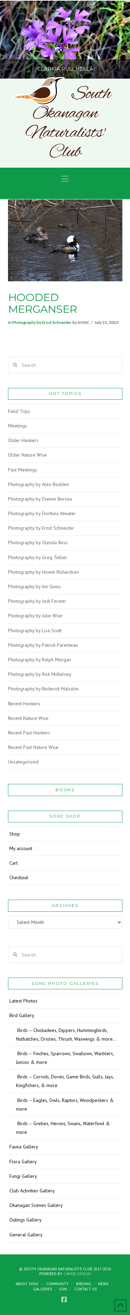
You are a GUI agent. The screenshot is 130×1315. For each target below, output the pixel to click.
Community (57, 1283)
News (103, 1283)
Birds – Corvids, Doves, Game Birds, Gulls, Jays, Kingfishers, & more (65, 1081)
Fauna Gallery (23, 1147)
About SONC (27, 1283)
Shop (14, 834)
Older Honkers (23, 440)
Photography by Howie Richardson (43, 572)
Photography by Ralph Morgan (39, 659)
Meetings (17, 426)
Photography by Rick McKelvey (39, 674)
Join (63, 1289)
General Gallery (26, 1235)
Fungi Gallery (23, 1176)
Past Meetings (22, 470)
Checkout (18, 877)
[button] (65, 179)
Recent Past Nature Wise (33, 747)
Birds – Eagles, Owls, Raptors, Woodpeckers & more (65, 1104)
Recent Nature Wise (28, 718)
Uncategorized (23, 762)
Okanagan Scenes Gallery (36, 1205)
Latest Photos (23, 1001)
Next (115, 39)
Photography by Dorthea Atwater (42, 513)
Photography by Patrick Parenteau (43, 645)
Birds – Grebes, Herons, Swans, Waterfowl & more (63, 1127)
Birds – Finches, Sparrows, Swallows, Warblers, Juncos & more (65, 1057)
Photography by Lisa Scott (35, 630)
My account (20, 848)
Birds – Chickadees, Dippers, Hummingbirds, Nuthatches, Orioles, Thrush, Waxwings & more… (66, 1034)
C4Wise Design (77, 1273)
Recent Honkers (24, 703)
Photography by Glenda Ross (38, 542)
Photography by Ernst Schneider (42, 322)
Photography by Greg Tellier (37, 557)
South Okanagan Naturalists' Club (67, 123)
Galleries (42, 1289)
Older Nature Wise (27, 455)
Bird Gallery (21, 1015)
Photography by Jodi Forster (37, 601)
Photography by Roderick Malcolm (43, 689)
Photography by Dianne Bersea (40, 499)
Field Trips (19, 411)
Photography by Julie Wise (35, 615)
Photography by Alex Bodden (38, 484)
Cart (13, 863)
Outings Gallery (25, 1220)
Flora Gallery (23, 1161)
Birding (83, 1283)
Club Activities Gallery (32, 1191)
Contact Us (85, 1289)
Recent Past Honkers (29, 733)
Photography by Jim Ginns (34, 586)
